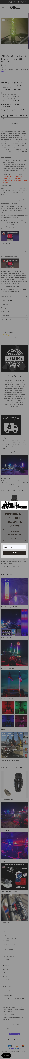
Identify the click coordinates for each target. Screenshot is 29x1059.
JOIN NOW (14, 552)
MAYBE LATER (14, 538)
